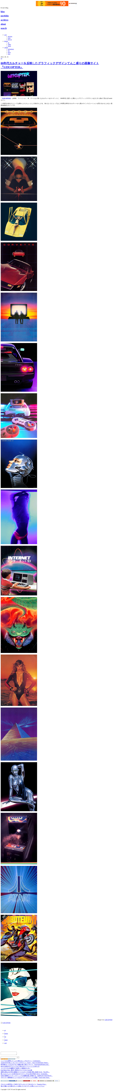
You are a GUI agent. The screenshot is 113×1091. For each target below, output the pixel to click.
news (9, 52)
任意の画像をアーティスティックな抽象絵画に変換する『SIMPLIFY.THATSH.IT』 (27, 1075)
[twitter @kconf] (11, 1059)
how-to (10, 39)
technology (11, 49)
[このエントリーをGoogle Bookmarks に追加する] (56, 1081)
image (6, 1040)
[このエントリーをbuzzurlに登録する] (26, 1081)
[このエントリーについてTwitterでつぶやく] (4, 1081)
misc (9, 54)
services (10, 36)
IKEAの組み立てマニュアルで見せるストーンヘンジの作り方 (20, 1066)
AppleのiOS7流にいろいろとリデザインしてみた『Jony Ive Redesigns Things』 (25, 1062)
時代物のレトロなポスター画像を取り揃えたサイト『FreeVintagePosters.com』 (25, 1064)
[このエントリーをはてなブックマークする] (11, 1081)
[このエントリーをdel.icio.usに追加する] (19, 1081)
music (9, 46)
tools (9, 38)
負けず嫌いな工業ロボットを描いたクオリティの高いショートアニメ (22, 1086)
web (5, 35)
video (9, 44)
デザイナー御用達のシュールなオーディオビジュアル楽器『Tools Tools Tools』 (25, 1077)
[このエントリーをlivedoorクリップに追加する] (48, 1081)
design (6, 41)
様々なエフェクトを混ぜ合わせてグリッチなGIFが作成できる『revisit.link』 (24, 1074)
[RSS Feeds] (4, 1059)
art (8, 43)
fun (9, 50)
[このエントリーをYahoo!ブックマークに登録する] (33, 1081)
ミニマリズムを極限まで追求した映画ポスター (15, 1068)
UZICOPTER (6, 98)
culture (6, 47)
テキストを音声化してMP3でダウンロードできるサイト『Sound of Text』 (24, 1084)
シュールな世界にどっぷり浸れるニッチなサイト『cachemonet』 (21, 1061)
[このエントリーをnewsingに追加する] (41, 1081)
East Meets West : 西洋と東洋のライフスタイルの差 (16, 1070)
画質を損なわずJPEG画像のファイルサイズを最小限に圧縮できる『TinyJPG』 (25, 1072)
